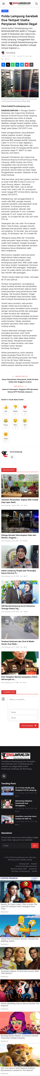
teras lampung (16, 452)
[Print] (31, 65)
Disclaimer (33, 869)
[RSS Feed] (12, 457)
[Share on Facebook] (3, 65)
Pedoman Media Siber (19, 869)
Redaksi (34, 864)
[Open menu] (3, 3)
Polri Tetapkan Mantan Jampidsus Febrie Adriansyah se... (19, 678)
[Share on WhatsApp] (13, 65)
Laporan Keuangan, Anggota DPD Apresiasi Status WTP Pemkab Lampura (20, 390)
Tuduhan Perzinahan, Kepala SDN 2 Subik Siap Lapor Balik (19, 500)
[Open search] (36, 3)
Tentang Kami (24, 864)
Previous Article (21, 376)
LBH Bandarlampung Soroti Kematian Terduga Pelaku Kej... (18, 607)
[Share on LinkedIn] (17, 65)
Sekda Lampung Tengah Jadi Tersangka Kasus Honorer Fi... (18, 571)
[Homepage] (20, 3)
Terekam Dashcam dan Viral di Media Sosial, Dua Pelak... (17, 642)
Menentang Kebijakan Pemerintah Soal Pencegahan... (23, 803)
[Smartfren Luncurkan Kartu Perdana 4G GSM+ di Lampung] (7, 819)
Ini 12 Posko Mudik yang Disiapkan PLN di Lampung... (26, 789)
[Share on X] (8, 65)
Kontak (34, 871)
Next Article (19, 386)
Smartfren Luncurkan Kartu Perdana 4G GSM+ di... (25, 817)
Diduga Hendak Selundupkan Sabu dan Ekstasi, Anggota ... (18, 536)
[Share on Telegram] (22, 65)
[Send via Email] (27, 65)
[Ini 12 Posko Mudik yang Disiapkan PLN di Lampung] (7, 791)
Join (34, 845)
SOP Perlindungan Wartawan (26, 866)
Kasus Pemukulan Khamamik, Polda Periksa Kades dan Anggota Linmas (20, 380)
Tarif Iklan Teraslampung (20, 871)
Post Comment (27, 725)
